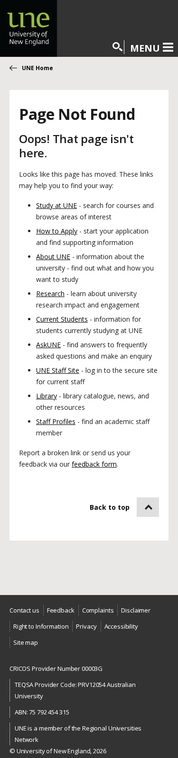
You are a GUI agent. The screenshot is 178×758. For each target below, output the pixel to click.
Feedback (61, 610)
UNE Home (37, 68)
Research (50, 293)
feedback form (94, 464)
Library (46, 395)
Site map (25, 642)
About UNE (53, 256)
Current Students (62, 319)
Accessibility (121, 626)
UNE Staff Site (57, 370)
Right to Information (40, 626)
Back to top (110, 507)
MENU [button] (145, 48)
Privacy (86, 626)
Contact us (24, 610)
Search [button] (118, 47)
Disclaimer (135, 610)
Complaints (98, 610)
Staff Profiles (55, 421)
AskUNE (48, 344)
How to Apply (56, 230)
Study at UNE (56, 205)
